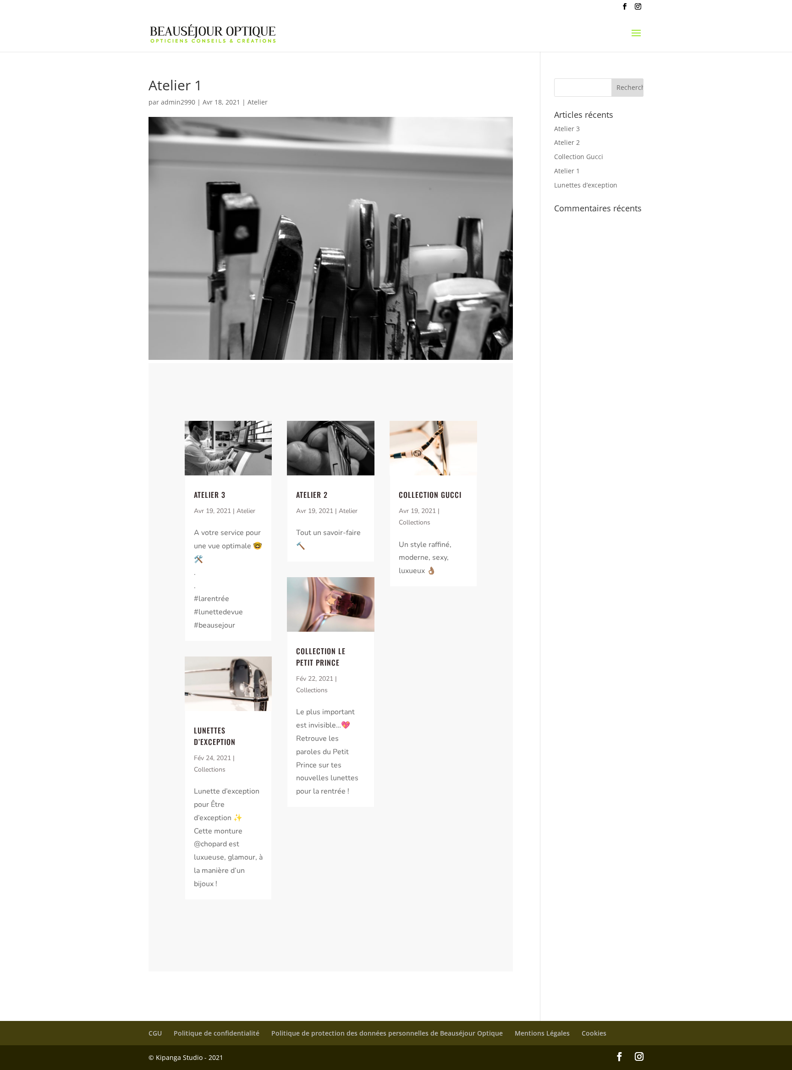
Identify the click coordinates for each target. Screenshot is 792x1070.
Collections (210, 769)
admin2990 (178, 102)
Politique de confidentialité (216, 1033)
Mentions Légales (542, 1033)
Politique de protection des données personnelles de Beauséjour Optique (387, 1033)
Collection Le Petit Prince (321, 656)
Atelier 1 (567, 170)
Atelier (258, 102)
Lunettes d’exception (215, 736)
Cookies (594, 1033)
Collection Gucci (430, 494)
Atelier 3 (210, 494)
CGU (155, 1033)
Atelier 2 (312, 494)
